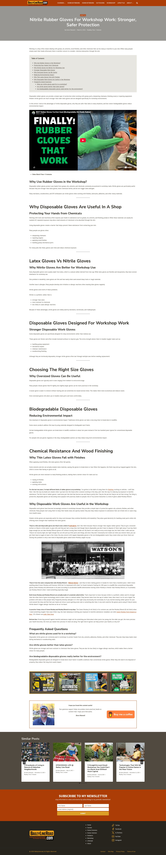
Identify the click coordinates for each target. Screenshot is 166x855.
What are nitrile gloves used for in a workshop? (52, 84)
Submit (83, 813)
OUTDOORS (100, 3)
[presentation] (35, 752)
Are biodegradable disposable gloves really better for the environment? (60, 89)
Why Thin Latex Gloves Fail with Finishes (47, 77)
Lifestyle (83, 15)
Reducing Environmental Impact (44, 75)
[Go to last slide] (24, 762)
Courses (89, 828)
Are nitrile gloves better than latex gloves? (50, 86)
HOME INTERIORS (88, 3)
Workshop (90, 838)
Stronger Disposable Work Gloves (44, 70)
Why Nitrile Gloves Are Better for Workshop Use (49, 68)
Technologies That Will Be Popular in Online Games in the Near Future (130, 767)
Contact (102, 851)
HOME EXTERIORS (74, 3)
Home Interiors (92, 833)
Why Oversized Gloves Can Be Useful (45, 72)
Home (89, 825)
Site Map (111, 851)
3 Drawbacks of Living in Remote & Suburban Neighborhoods (34, 767)
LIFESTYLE (121, 3)
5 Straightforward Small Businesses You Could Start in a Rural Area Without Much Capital (98, 768)
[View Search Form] (137, 3)
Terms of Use (131, 851)
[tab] (79, 783)
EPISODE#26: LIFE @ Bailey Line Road (64, 766)
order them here (48, 614)
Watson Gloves (73, 583)
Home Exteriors (92, 830)
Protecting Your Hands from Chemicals (46, 65)
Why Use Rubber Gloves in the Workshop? (47, 63)
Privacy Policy (120, 851)
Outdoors (90, 835)
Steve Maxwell (70, 30)
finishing (110, 489)
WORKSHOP (111, 3)
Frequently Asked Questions (43, 82)
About (89, 843)
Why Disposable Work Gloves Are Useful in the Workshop (52, 79)
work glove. (73, 526)
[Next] (141, 762)
